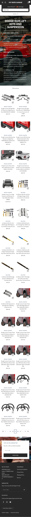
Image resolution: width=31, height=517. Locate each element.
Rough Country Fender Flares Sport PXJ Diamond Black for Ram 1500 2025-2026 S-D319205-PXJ (8, 335)
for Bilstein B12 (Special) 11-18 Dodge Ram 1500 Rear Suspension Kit (8, 305)
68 (18, 431)
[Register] (24, 489)
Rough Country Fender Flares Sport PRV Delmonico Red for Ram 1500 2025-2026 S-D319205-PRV (8, 392)
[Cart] (28, 2)
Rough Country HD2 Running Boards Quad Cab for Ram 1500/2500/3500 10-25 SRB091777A (23, 140)
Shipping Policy (20, 475)
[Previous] (3, 431)
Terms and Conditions (22, 469)
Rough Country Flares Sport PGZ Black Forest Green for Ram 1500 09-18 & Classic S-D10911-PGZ (8, 421)
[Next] (28, 431)
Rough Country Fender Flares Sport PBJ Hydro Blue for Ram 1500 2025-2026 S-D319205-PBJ (23, 363)
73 (25, 431)
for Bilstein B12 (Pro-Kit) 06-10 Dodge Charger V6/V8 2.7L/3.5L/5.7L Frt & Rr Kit (23, 196)
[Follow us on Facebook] (3, 502)
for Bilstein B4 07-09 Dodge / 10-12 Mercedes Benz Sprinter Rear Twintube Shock (23, 278)
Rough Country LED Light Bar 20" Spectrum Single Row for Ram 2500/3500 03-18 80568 (8, 110)
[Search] (5, 2)
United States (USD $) (7, 508)
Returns (19, 477)
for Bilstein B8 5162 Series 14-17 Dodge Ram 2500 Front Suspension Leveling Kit (23, 224)
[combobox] (15, 10)
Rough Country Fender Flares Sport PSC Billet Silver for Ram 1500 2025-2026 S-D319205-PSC (23, 335)
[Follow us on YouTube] (10, 502)
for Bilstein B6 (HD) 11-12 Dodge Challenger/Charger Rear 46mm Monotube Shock (8, 251)
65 (10, 431)
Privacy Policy (20, 472)
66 (12, 431)
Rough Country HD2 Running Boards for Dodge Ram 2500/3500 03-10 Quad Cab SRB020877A (8, 140)
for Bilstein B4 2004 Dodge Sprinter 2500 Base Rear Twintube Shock (8, 278)
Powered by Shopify (15, 512)
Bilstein (23, 192)
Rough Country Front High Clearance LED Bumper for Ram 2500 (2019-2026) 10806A (8, 197)
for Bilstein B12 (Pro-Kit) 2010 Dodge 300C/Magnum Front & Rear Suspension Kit (8, 224)
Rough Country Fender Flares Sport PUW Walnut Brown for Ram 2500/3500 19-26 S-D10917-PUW (23, 392)
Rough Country (8, 106)
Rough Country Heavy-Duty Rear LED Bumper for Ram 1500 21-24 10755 (8, 167)
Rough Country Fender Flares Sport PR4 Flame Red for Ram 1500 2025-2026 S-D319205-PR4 (8, 363)
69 (20, 431)
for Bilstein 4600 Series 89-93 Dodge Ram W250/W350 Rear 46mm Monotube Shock (23, 251)
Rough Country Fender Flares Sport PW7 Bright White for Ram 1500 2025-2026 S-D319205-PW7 (23, 306)
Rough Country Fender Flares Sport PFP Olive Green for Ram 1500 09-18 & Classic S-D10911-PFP (23, 421)
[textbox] (15, 10)
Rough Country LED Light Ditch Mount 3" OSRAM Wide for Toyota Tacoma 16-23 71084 (23, 111)
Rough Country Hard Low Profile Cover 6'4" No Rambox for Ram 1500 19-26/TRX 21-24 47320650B (23, 168)
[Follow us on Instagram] (7, 502)
